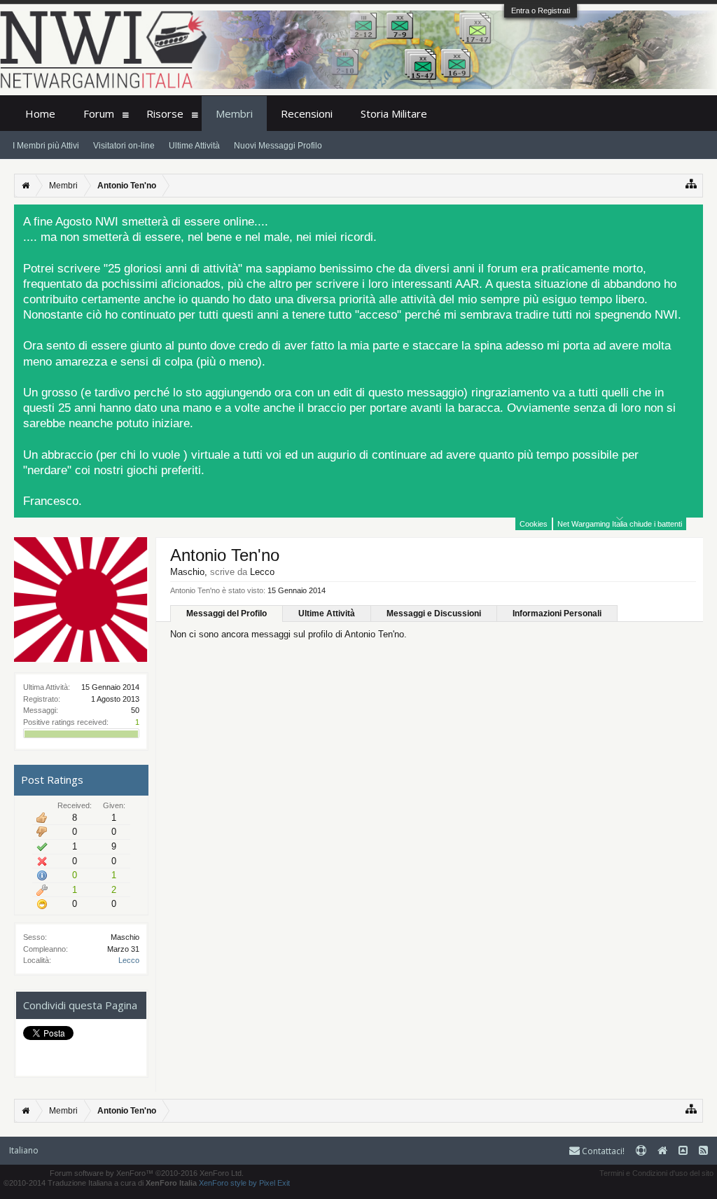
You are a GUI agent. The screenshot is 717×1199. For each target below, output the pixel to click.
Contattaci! (602, 1151)
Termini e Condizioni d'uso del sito (656, 1173)
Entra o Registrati (540, 10)
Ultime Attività (326, 613)
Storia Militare (394, 113)
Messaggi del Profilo (226, 613)
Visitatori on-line (124, 146)
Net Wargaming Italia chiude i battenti (619, 524)
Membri (234, 113)
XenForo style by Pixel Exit (244, 1183)
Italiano (24, 1150)
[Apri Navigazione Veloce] (691, 183)
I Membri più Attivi (46, 146)
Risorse (164, 113)
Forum (98, 113)
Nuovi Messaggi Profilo (278, 146)
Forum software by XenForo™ (147, 1173)
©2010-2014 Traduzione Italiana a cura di (100, 1183)
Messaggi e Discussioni (434, 613)
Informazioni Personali (557, 613)
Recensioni (307, 113)
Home (40, 113)
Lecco (128, 960)
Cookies (534, 524)
